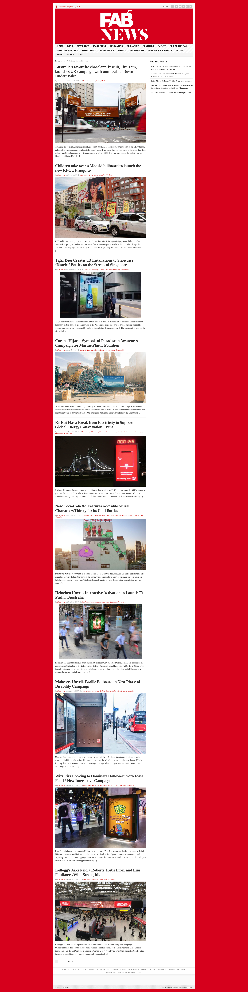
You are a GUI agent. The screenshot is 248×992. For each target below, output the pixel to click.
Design (122, 50)
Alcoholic (87, 269)
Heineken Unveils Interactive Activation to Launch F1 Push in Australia (99, 595)
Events (162, 46)
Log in (164, 987)
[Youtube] (184, 6)
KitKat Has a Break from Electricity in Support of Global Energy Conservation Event (96, 424)
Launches (102, 175)
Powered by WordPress (174, 987)
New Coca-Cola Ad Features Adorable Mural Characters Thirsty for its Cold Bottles (92, 508)
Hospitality (89, 50)
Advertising (87, 81)
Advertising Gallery (98, 432)
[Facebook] (173, 6)
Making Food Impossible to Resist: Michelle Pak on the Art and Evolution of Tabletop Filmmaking (172, 86)
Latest (98, 81)
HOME (60, 46)
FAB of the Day (178, 46)
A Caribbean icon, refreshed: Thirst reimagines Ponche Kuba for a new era (170, 75)
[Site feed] (191, 6)
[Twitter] (177, 6)
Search (165, 6)
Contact (70, 55)
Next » (70, 961)
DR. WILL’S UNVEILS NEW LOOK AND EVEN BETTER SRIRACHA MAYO (171, 67)
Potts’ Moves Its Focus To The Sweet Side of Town (171, 80)
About (60, 55)
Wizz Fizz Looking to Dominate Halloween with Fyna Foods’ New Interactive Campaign (99, 778)
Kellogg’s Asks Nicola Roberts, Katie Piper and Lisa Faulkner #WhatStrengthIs (97, 872)
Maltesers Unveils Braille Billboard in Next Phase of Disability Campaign (97, 684)
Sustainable (107, 50)
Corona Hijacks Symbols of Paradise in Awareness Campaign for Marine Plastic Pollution (96, 343)
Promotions (137, 50)
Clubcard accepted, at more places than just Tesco (171, 92)
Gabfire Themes (188, 987)
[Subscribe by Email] (187, 6)
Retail (179, 50)
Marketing (99, 46)
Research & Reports (160, 50)
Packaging (133, 46)
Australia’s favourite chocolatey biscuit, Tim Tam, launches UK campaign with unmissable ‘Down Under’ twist (96, 71)
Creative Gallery (67, 50)
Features (148, 46)
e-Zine (80, 55)
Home (57, 60)
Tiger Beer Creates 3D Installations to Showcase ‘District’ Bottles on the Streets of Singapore (94, 262)
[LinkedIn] (180, 6)
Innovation (116, 46)
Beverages (83, 46)
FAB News (65, 987)
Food (70, 46)
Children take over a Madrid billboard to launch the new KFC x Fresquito (98, 168)
